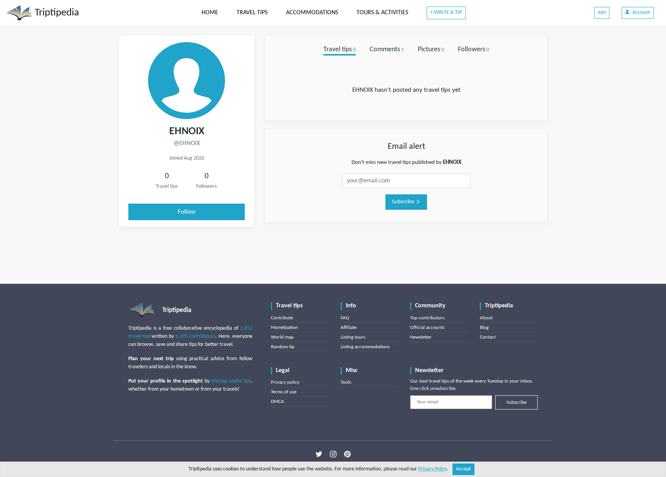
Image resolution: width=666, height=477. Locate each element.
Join (602, 12)
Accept (463, 469)
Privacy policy (285, 382)
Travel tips (339, 49)
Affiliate (349, 327)
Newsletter (421, 337)
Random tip (282, 346)
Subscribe (403, 202)
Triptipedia (55, 13)
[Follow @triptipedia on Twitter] (319, 454)
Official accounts (427, 327)
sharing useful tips (231, 381)
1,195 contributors (195, 336)
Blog (484, 327)
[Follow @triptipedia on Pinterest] (347, 454)
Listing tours (353, 337)
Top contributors (427, 317)
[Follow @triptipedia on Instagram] (333, 454)
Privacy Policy (432, 469)
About (486, 317)
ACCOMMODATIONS (312, 13)
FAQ (345, 317)
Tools (346, 382)
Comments (387, 49)
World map (282, 337)
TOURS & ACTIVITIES (382, 13)
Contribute (282, 317)
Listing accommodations (365, 346)
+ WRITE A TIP (446, 12)
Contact (488, 337)
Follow (186, 212)
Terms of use (283, 391)
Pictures (431, 49)
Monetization (284, 327)
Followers (473, 49)
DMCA (277, 401)
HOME (210, 13)
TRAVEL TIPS (252, 13)
